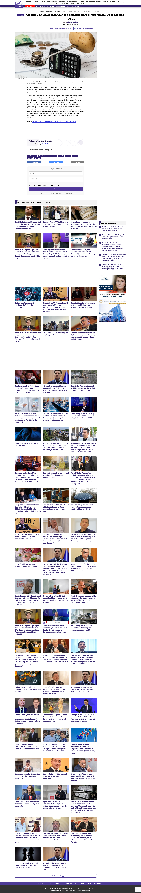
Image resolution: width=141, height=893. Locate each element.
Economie (62, 1)
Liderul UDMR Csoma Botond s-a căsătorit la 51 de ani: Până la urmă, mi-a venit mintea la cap (27, 746)
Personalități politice (55, 11)
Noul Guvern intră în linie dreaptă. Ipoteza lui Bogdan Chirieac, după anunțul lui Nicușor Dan (60, 6)
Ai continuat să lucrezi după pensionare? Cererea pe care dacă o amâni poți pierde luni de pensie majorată (84, 225)
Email (78, 162)
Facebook (35, 162)
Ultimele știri (28, 1)
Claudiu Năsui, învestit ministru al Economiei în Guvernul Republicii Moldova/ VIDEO (83, 305)
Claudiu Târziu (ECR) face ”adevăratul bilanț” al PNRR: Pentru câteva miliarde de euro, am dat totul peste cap (83, 253)
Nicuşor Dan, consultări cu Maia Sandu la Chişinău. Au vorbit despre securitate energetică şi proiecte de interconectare (55, 417)
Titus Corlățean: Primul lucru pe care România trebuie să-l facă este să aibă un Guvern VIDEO (83, 416)
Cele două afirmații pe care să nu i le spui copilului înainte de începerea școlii (56, 475)
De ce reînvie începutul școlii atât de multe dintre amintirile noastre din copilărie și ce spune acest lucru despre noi (56, 718)
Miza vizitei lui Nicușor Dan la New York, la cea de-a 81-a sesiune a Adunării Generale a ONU (54, 866)
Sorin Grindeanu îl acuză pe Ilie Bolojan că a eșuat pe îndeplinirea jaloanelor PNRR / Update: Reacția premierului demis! (83, 537)
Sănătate (105, 1)
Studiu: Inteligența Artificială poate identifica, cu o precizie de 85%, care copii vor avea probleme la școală (56, 599)
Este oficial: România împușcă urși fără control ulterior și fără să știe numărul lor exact (83, 388)
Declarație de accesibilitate (94, 883)
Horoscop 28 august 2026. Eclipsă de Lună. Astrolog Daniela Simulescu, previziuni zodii (113, 236)
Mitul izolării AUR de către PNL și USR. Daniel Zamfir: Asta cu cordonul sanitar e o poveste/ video (56, 508)
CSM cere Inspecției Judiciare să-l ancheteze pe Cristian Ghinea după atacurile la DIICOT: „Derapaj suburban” (56, 836)
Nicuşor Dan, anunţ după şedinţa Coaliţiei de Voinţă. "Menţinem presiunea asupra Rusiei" (83, 689)
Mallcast (72, 3)
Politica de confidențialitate (45, 883)
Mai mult (80, 3)
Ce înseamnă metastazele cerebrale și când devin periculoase (24, 305)
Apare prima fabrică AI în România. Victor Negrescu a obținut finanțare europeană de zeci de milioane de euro (55, 805)
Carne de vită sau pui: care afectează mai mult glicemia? (26, 565)
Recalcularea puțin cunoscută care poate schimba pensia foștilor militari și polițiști (82, 507)
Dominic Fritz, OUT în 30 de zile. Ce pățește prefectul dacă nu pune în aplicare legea (56, 224)
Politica (47, 11)
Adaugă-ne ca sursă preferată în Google (60, 28)
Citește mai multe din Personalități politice (55, 876)
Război (43, 1)
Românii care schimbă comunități (90, 1)
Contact (82, 883)
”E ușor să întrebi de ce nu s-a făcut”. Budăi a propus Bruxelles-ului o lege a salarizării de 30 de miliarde (83, 777)
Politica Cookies (59, 883)
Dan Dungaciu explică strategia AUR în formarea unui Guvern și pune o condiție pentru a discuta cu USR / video (83, 336)
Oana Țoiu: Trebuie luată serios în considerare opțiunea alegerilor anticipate (28, 804)
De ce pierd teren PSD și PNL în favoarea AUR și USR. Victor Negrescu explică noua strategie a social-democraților (83, 718)
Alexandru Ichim (72, 22)
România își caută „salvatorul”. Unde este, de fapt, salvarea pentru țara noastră (27, 865)
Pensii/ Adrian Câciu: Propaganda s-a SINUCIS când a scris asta (54, 122)
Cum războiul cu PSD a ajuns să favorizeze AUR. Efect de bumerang (55, 776)
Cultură (112, 1)
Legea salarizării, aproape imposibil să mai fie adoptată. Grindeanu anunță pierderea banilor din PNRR (54, 690)
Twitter (57, 162)
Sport (57, 3)
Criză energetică (52, 1)
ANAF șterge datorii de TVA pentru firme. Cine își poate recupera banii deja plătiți (81, 628)
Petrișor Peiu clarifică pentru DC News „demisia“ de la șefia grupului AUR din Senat (27, 536)
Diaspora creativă (72, 1)
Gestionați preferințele (72, 883)
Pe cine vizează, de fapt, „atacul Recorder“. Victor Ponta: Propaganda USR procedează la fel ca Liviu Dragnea (27, 389)
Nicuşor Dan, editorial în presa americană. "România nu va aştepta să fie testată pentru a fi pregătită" (55, 389)
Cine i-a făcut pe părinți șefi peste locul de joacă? (55, 334)
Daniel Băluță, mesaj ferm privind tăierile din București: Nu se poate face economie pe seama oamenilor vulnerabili (28, 225)
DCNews (19, 4)
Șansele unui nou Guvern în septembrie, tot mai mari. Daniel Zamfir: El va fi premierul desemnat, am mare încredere (55, 629)
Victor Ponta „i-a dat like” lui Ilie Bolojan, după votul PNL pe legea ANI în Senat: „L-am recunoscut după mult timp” (83, 567)
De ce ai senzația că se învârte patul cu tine (26, 444)
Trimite (56, 189)
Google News (46, 144)
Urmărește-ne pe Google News (85, 28)
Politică (37, 1)
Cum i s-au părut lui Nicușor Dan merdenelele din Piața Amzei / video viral (27, 776)
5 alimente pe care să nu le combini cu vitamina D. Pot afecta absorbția (28, 689)
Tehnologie (64, 3)
